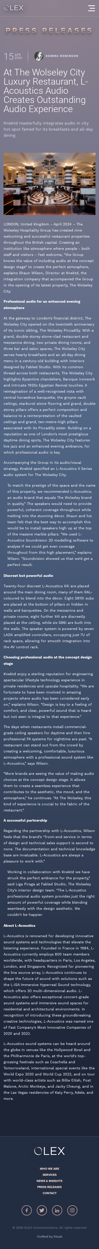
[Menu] (91, 8)
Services (50, 1175)
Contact (50, 1193)
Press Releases (49, 1187)
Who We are (49, 1168)
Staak (58, 1237)
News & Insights (49, 1181)
